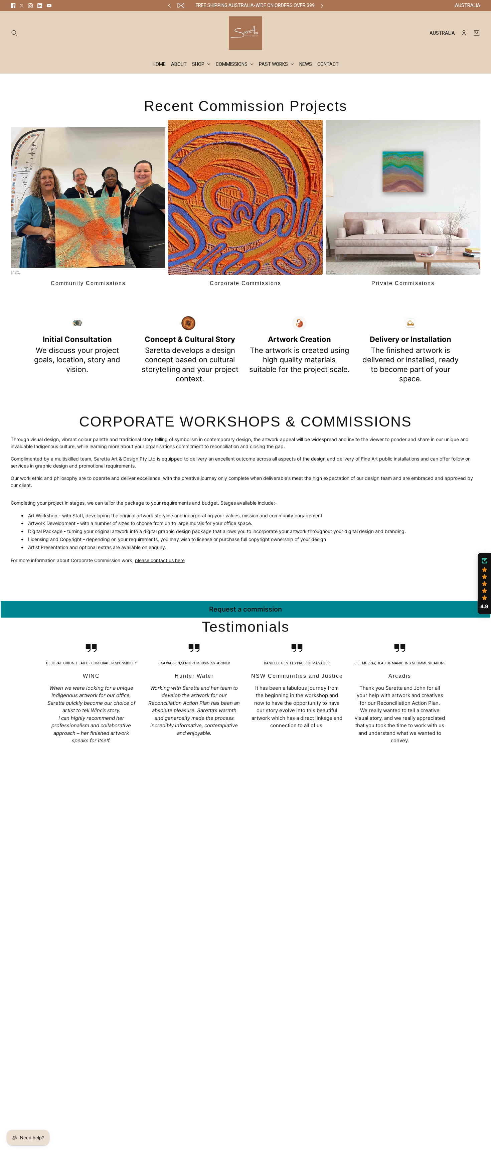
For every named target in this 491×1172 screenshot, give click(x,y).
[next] (322, 5)
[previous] (169, 5)
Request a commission (245, 609)
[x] (22, 6)
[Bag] (476, 33)
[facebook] (13, 5)
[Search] (14, 33)
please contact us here (160, 560)
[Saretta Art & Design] (245, 33)
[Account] (464, 33)
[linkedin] (39, 5)
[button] (484, 583)
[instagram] (30, 5)
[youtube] (49, 5)
